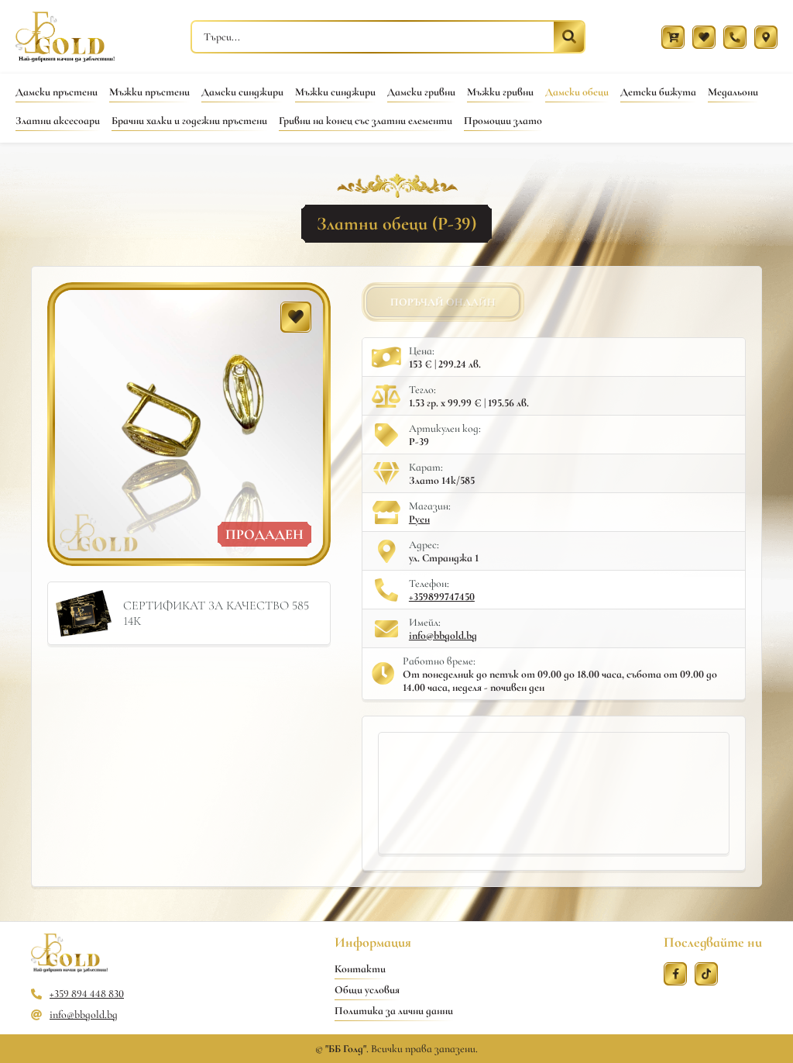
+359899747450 (442, 596)
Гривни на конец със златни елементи (365, 120)
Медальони (733, 91)
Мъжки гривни (500, 91)
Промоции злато (503, 120)
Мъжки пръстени (149, 91)
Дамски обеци (577, 91)
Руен (419, 519)
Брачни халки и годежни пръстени (189, 120)
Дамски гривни (421, 91)
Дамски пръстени (56, 91)
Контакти (360, 968)
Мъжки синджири (335, 91)
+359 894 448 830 (87, 993)
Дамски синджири (242, 91)
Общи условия (367, 989)
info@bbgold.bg (443, 635)
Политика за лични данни (394, 1010)
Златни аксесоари (57, 120)
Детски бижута (658, 91)
